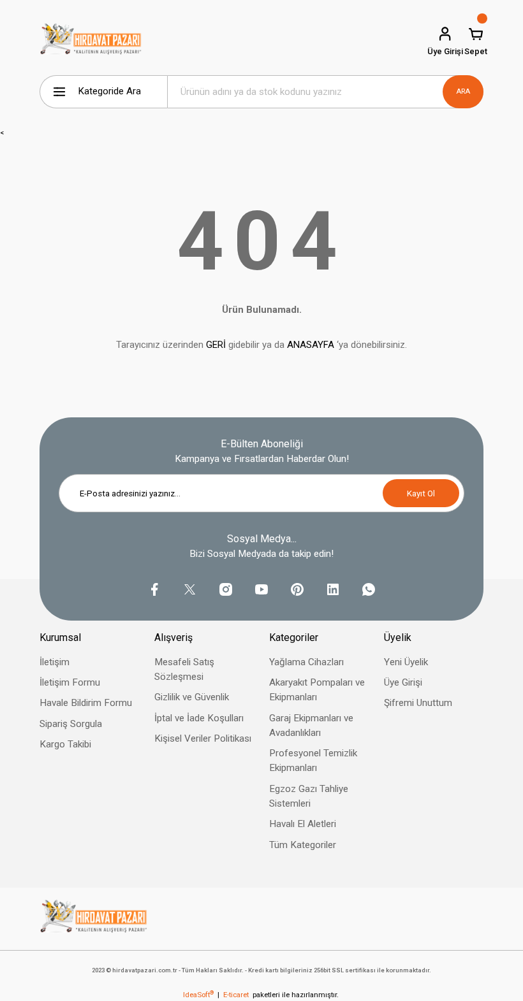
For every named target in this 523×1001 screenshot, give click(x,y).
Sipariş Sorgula (71, 724)
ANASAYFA (310, 344)
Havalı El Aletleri (302, 824)
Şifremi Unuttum (418, 703)
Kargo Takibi (65, 744)
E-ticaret (236, 994)
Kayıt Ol (421, 493)
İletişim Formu (70, 682)
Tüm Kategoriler (302, 845)
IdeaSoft (198, 994)
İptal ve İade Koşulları (199, 718)
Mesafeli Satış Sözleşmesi (184, 669)
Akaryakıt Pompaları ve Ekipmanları (317, 690)
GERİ (216, 344)
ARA (463, 91)
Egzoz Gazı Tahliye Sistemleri (308, 796)
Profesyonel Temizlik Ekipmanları (313, 760)
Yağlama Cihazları (306, 662)
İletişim (55, 662)
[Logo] (91, 41)
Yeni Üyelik (406, 662)
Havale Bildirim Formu (86, 703)
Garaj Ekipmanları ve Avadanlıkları (311, 725)
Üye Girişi (403, 682)
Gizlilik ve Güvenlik (191, 697)
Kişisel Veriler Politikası (202, 738)
